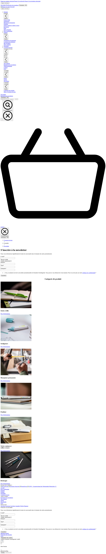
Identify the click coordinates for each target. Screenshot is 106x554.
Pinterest (26, 506)
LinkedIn (17, 506)
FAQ (2, 503)
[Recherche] (16, 99)
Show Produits (7, 29)
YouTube (3, 506)
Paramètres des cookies (6, 537)
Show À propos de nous (10, 92)
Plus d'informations (5, 313)
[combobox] (8, 99)
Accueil (2, 488)
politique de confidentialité (88, 272)
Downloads (3, 502)
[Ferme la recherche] (17, 99)
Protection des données (6, 534)
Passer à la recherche (19, 1)
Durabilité (3, 493)
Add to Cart (8, 552)
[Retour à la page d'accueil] (7, 6)
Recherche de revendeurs (12, 5)
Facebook (7, 506)
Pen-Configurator (5, 489)
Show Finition (7, 44)
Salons (2, 500)
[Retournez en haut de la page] (2, 541)
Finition (2, 492)
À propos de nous (5, 495)
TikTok (22, 506)
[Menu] (1, 119)
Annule (2, 552)
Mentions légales (5, 533)
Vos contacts (4, 499)
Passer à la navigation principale (32, 1)
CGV (2, 536)
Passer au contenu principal (7, 1)
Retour (6, 18)
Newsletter (3, 5)
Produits (3, 490)
